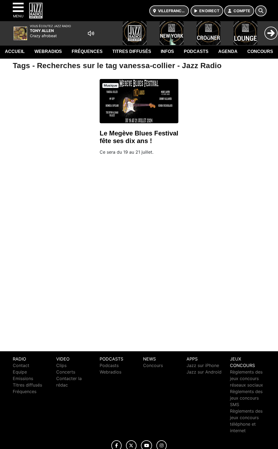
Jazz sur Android (204, 372)
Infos (167, 51)
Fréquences (87, 51)
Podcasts (196, 51)
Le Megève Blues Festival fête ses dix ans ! (139, 136)
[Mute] (91, 33)
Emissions (23, 378)
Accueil (15, 51)
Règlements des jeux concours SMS (246, 398)
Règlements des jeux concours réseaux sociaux (246, 378)
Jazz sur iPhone (203, 365)
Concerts (65, 372)
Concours (260, 51)
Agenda (228, 51)
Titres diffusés (131, 51)
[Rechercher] (261, 10)
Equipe (20, 372)
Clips (61, 365)
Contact (21, 365)
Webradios (48, 51)
